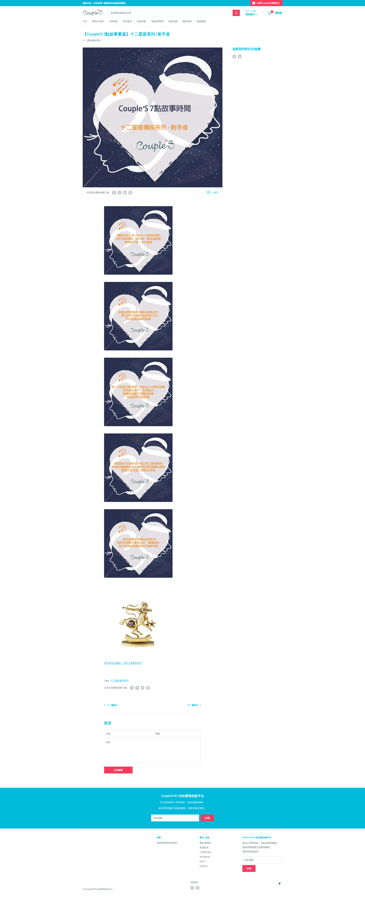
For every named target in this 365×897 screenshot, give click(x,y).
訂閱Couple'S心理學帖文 (268, 3)
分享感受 (118, 770)
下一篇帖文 (192, 705)
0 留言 (215, 192)
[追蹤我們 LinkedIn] (240, 56)
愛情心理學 (98, 21)
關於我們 (187, 21)
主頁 (85, 21)
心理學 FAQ (205, 852)
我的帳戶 (251, 14)
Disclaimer (205, 856)
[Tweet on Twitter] (125, 192)
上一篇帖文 (112, 705)
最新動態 (201, 21)
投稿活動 (173, 21)
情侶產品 (127, 21)
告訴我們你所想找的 (167, 842)
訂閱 (207, 818)
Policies (203, 865)
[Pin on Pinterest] (119, 192)
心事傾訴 (113, 21)
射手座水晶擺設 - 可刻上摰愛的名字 (123, 662)
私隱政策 (204, 847)
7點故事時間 (157, 21)
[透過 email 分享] (130, 192)
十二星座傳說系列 (92, 40)
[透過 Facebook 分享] (114, 192)
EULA (202, 861)
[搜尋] (236, 13)
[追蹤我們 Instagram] (234, 56)
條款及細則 (205, 842)
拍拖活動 (141, 21)
